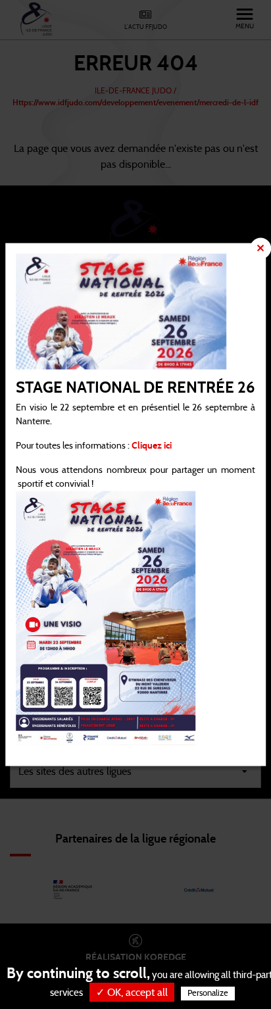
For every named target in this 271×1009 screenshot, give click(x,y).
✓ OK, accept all (132, 992)
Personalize (207, 993)
